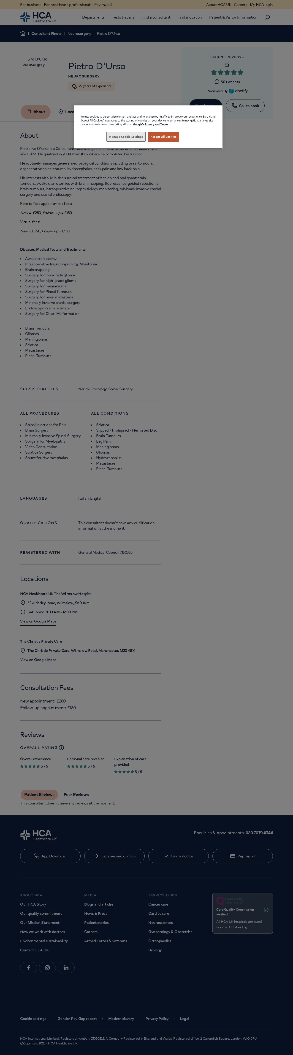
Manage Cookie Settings (126, 136)
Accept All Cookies (163, 136)
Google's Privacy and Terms (150, 124)
